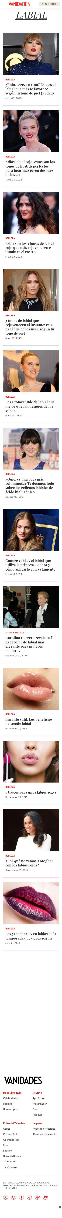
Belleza (10, 79)
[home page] (19, 4)
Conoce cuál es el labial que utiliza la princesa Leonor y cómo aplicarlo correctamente (30, 564)
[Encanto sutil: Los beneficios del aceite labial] (31, 689)
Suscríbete (50, 4)
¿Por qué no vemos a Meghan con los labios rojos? (29, 863)
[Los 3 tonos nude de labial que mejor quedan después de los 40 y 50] (31, 371)
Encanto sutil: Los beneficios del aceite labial (28, 721)
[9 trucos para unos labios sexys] (31, 762)
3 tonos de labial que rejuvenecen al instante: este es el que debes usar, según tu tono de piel (29, 327)
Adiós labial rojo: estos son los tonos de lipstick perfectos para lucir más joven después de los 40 (30, 168)
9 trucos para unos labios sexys (30, 792)
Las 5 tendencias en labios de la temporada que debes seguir (30, 935)
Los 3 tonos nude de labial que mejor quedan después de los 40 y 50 (30, 406)
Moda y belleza (14, 632)
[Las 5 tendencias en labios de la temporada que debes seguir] (31, 903)
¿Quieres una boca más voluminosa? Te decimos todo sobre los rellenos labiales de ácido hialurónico (29, 485)
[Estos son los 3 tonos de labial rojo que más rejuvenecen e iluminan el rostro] (31, 213)
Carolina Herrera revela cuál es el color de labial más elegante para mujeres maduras (29, 644)
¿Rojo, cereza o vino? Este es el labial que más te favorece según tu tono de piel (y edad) (30, 88)
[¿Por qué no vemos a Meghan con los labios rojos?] (31, 830)
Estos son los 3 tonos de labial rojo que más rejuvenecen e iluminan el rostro (29, 247)
